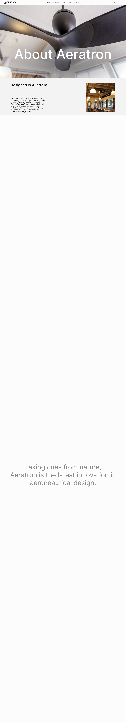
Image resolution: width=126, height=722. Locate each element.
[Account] (114, 2)
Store (48, 2)
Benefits (63, 2)
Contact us (76, 2)
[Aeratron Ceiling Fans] (11, 2)
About (69, 2)
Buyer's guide (55, 2)
